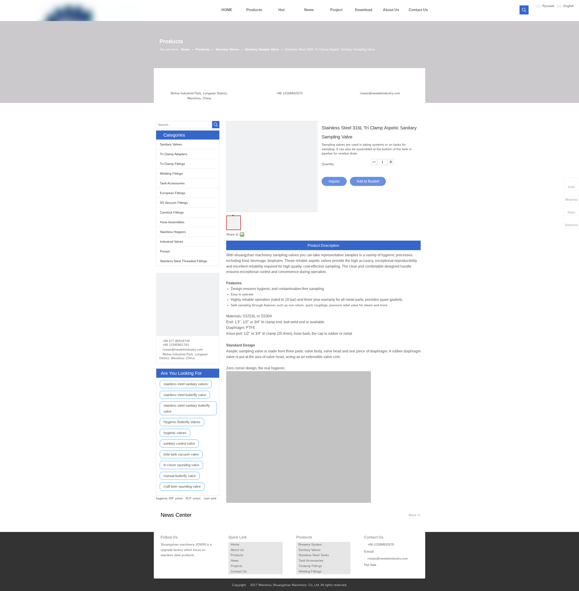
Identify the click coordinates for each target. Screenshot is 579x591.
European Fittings (172, 193)
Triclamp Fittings (310, 566)
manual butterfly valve (180, 476)
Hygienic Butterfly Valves (182, 422)
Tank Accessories (172, 183)
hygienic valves (175, 433)
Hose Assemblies (172, 222)
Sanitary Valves (171, 144)
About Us (237, 550)
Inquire (334, 181)
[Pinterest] (184, 562)
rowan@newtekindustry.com (380, 93)
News (235, 560)
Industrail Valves (171, 241)
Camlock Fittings (172, 212)
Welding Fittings (171, 173)
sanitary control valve (179, 443)
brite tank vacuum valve (181, 454)
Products (237, 555)
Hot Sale (370, 565)
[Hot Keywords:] (524, 9)
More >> (415, 515)
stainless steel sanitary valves (186, 384)
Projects (236, 566)
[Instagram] (177, 562)
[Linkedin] (170, 562)
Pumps (165, 251)
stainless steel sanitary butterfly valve (187, 408)
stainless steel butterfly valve (185, 395)
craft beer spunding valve (182, 486)
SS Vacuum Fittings (174, 202)
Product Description (323, 245)
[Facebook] (163, 562)
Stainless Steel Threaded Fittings (183, 261)
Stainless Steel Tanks (314, 555)
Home (235, 544)
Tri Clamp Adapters (173, 154)
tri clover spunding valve (181, 465)
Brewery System (310, 544)
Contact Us (239, 571)
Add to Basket (368, 181)
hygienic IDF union (169, 498)
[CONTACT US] (187, 304)
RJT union (193, 498)
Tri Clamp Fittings (172, 164)
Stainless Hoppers (173, 232)
